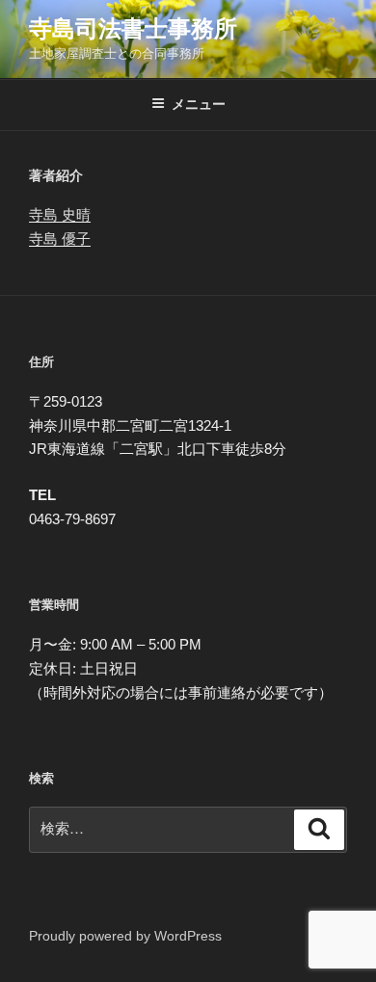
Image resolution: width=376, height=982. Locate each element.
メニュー (199, 104)
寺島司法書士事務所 (133, 28)
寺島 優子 (60, 238)
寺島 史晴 (60, 214)
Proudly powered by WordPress (125, 935)
